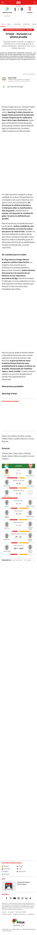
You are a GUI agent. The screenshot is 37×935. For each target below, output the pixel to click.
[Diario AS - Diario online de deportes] (18, 2)
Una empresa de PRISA (18, 921)
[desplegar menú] (2, 2)
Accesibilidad (30, 914)
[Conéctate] (34, 2)
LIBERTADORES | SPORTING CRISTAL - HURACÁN (18, 30)
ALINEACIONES (17, 24)
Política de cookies (6, 914)
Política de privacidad (20, 912)
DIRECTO (9, 24)
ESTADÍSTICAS (26, 24)
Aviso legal (10, 912)
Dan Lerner (12, 78)
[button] (3, 87)
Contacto (4, 912)
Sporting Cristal (17, 560)
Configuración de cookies (19, 914)
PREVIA (3, 24)
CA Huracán (27, 560)
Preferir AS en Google (16, 87)
